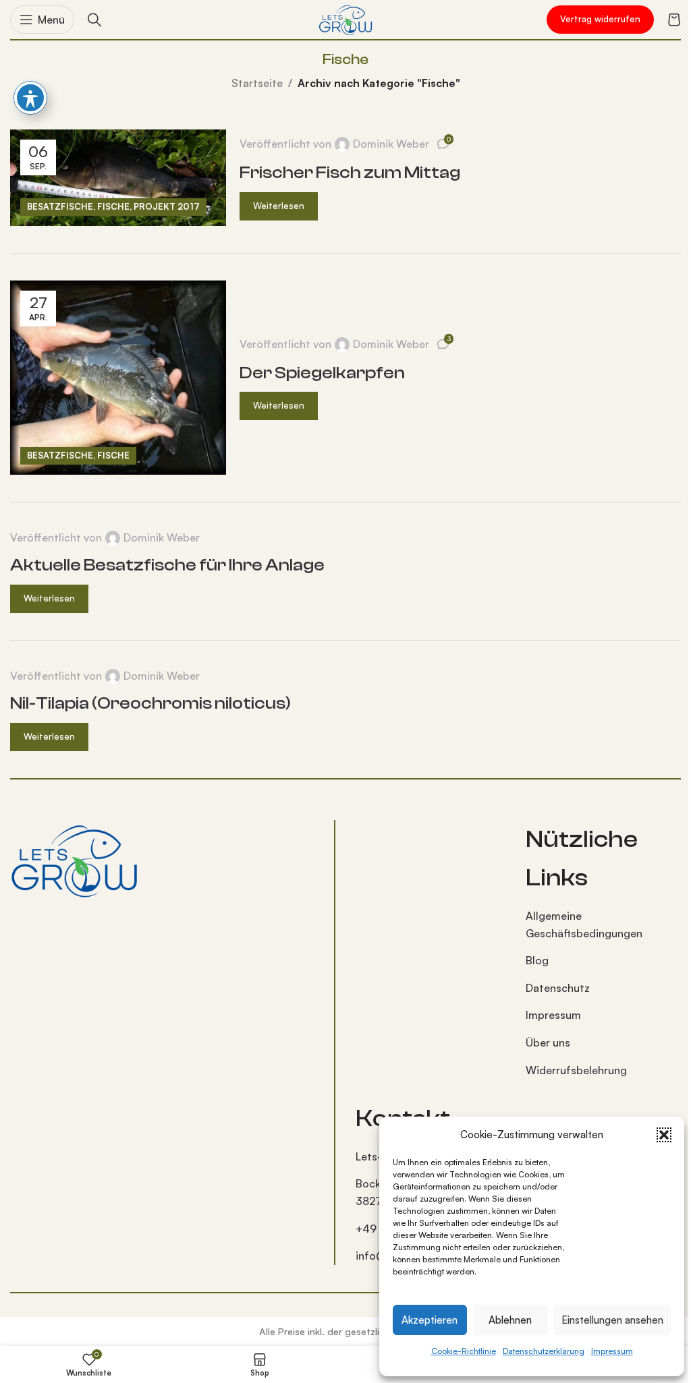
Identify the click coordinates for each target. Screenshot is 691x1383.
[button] (664, 1135)
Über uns (548, 1042)
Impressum (612, 1351)
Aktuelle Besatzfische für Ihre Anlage (167, 565)
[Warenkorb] (674, 19)
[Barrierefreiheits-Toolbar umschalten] (30, 98)
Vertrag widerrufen (600, 18)
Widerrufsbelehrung (576, 1070)
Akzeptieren (430, 1320)
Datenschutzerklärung (543, 1351)
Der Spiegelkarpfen (322, 373)
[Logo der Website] (345, 18)
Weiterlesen (278, 205)
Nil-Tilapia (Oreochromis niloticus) (150, 703)
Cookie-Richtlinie (463, 1351)
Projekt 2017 (167, 206)
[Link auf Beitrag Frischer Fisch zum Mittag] (118, 177)
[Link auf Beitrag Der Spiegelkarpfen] (118, 378)
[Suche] (94, 19)
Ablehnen (510, 1320)
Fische (113, 206)
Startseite (257, 83)
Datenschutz (558, 988)
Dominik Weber (391, 143)
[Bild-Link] (74, 858)
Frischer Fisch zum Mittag (350, 173)
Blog (537, 960)
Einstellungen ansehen (612, 1320)
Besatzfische (60, 206)
